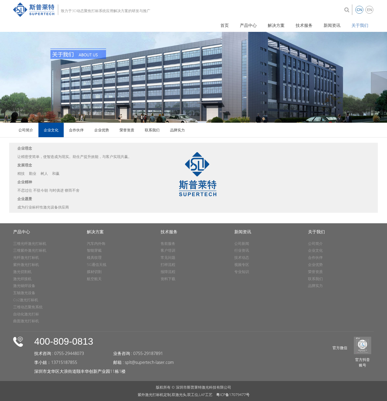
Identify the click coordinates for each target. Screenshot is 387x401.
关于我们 (359, 25)
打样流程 (168, 264)
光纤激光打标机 (26, 257)
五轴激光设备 (24, 292)
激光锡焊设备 (24, 285)
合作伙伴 (76, 129)
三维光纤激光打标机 (29, 243)
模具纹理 (94, 257)
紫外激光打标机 (26, 264)
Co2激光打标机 (25, 299)
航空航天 (94, 278)
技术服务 (304, 25)
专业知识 (241, 271)
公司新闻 (241, 243)
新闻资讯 (332, 25)
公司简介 (25, 129)
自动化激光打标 (26, 313)
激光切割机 (22, 271)
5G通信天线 (96, 264)
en (369, 10)
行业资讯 (241, 250)
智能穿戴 (94, 250)
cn (359, 10)
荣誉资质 (127, 129)
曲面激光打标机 (26, 320)
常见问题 (168, 257)
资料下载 (168, 278)
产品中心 (248, 25)
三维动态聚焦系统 (28, 306)
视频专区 (241, 264)
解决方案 (276, 25)
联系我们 (152, 129)
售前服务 (168, 243)
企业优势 (101, 129)
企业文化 (51, 129)
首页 (224, 25)
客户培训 (168, 250)
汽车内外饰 (96, 243)
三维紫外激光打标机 (29, 250)
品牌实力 (177, 129)
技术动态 (241, 257)
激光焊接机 (22, 278)
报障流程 (168, 271)
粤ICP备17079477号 (233, 394)
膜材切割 (94, 271)
